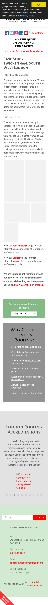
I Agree (39, 4)
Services (17, 258)
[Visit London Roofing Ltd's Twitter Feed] (11, 32)
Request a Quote (24, 314)
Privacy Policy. (28, 15)
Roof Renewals (20, 245)
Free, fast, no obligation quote (26, 347)
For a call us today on (24, 42)
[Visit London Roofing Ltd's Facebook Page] (7, 32)
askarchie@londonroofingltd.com (24, 51)
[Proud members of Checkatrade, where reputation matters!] (36, 32)
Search (40, 517)
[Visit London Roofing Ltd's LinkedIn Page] (21, 32)
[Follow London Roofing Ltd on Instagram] (16, 32)
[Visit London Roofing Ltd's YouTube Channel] (26, 32)
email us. (39, 284)
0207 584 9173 (22, 284)
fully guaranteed (19, 355)
